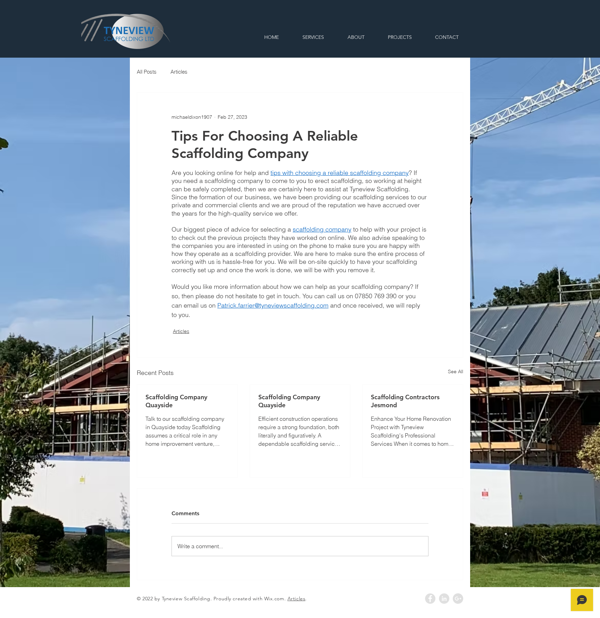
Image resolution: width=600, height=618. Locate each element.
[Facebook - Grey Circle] (430, 598)
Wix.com (274, 598)
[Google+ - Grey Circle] (458, 598)
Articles (179, 71)
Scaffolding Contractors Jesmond (405, 401)
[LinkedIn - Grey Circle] (444, 598)
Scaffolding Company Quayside (176, 401)
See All (455, 371)
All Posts (147, 71)
